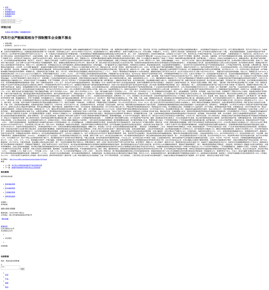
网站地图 (5, 219)
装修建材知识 (10, 12)
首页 (6, 7)
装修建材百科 (10, 14)
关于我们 (8, 9)
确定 (22, 269)
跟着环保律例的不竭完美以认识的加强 (26, 167)
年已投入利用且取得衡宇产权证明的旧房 (27, 165)
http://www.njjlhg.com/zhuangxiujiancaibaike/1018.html (28, 159)
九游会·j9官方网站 (12, 32)
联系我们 (8, 16)
